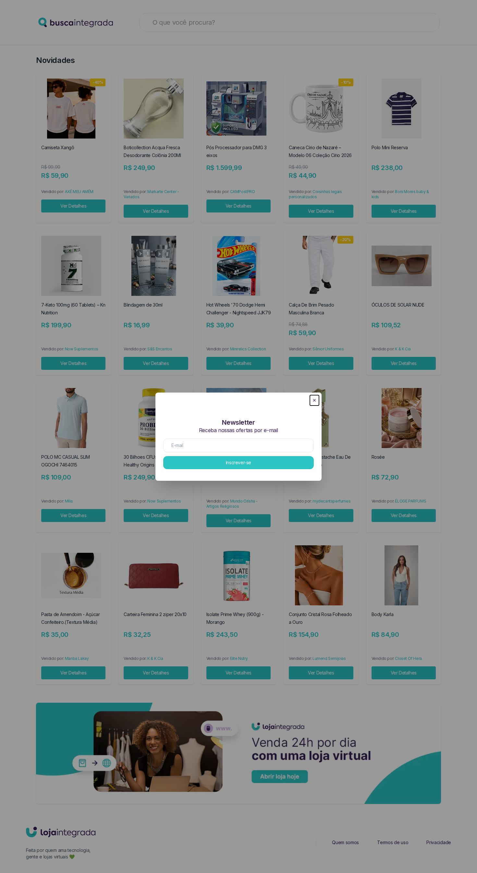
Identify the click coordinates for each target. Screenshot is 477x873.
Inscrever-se (238, 462)
